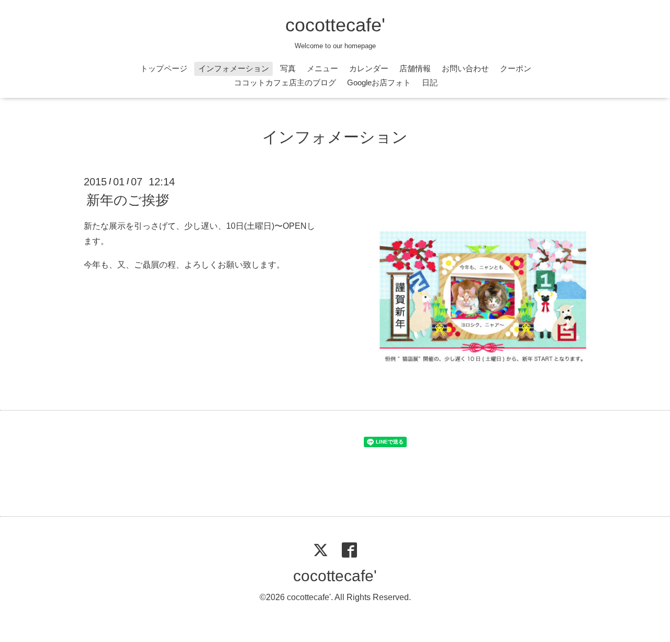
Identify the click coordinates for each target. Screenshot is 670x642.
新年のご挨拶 (127, 200)
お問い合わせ (465, 68)
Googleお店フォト (379, 82)
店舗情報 (415, 68)
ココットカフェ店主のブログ (285, 82)
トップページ (163, 68)
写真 (288, 68)
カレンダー (368, 68)
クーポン (515, 68)
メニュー (322, 68)
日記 (430, 82)
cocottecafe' (335, 25)
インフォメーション (233, 68)
